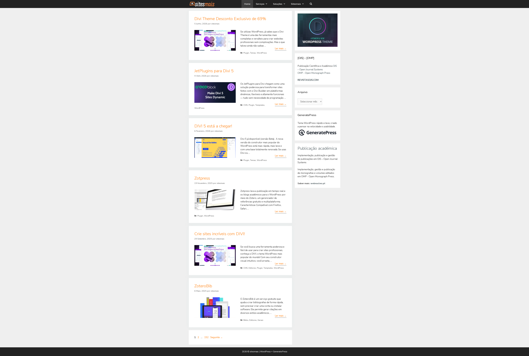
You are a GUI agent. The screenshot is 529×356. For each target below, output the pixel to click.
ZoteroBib (203, 286)
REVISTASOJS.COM (308, 80)
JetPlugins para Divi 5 (214, 71)
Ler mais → (280, 48)
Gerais (260, 320)
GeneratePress (280, 351)
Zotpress (202, 178)
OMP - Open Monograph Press (314, 73)
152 (206, 337)
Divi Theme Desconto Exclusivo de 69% (230, 19)
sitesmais (254, 351)
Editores (252, 268)
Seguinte (216, 337)
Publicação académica (317, 148)
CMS (245, 105)
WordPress (262, 52)
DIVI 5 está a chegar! (213, 126)
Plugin (246, 52)
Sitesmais (296, 4)
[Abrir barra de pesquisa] (311, 4)
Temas (253, 52)
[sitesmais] (201, 4)
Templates (259, 105)
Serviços (260, 4)
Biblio (245, 320)
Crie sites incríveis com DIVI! (219, 234)
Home (247, 4)
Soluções (277, 4)
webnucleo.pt (318, 183)
